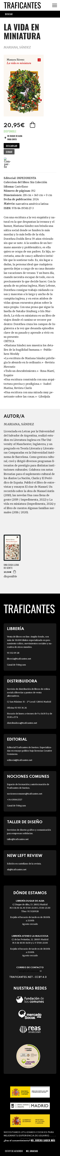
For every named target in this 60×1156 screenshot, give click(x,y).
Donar (9, 152)
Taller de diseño (24, 822)
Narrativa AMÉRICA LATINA (32, 203)
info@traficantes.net (30, 971)
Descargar (11, 146)
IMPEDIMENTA (26, 178)
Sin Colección (38, 182)
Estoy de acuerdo (14, 1151)
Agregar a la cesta (33, 125)
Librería (15, 629)
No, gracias (32, 1151)
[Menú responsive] (54, 5)
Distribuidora (22, 681)
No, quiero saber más (43, 1140)
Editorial (17, 739)
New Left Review (24, 856)
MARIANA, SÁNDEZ (17, 47)
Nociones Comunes (28, 777)
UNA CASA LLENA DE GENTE (11, 566)
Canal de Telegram (16, 664)
